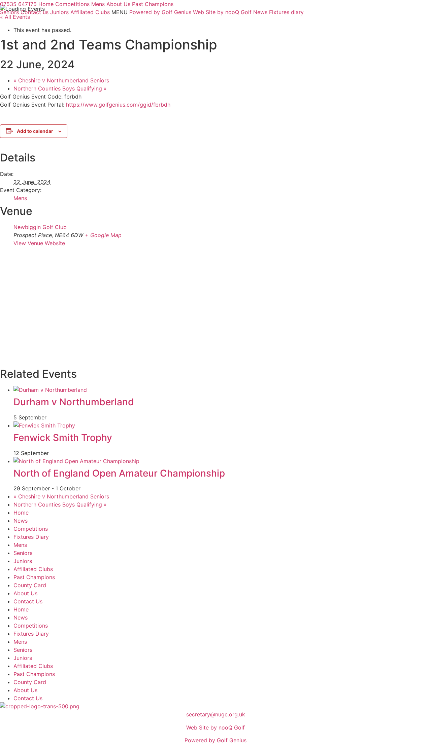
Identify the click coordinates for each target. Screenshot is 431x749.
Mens (20, 198)
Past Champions (34, 577)
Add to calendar (35, 131)
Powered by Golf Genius (215, 740)
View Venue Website (39, 243)
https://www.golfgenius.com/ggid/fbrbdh (118, 104)
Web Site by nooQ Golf (215, 727)
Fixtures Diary (31, 536)
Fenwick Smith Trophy (62, 437)
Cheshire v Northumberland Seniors (61, 80)
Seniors (22, 553)
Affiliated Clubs (33, 569)
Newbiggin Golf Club (40, 227)
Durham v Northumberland (73, 402)
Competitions (30, 528)
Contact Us (27, 601)
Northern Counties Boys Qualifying (60, 88)
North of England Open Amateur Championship (119, 473)
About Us (25, 593)
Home (21, 512)
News (20, 520)
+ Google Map (103, 235)
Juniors (22, 561)
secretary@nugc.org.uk (215, 714)
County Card (29, 585)
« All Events (15, 16)
